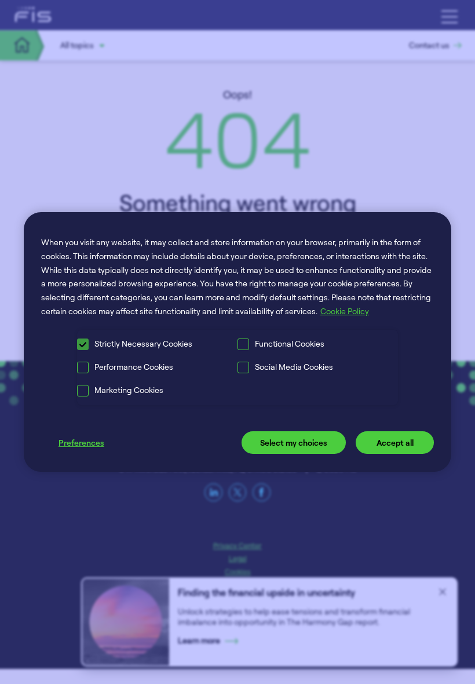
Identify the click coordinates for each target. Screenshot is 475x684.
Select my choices (293, 442)
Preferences (81, 442)
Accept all (395, 442)
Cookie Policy (344, 311)
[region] (237, 342)
